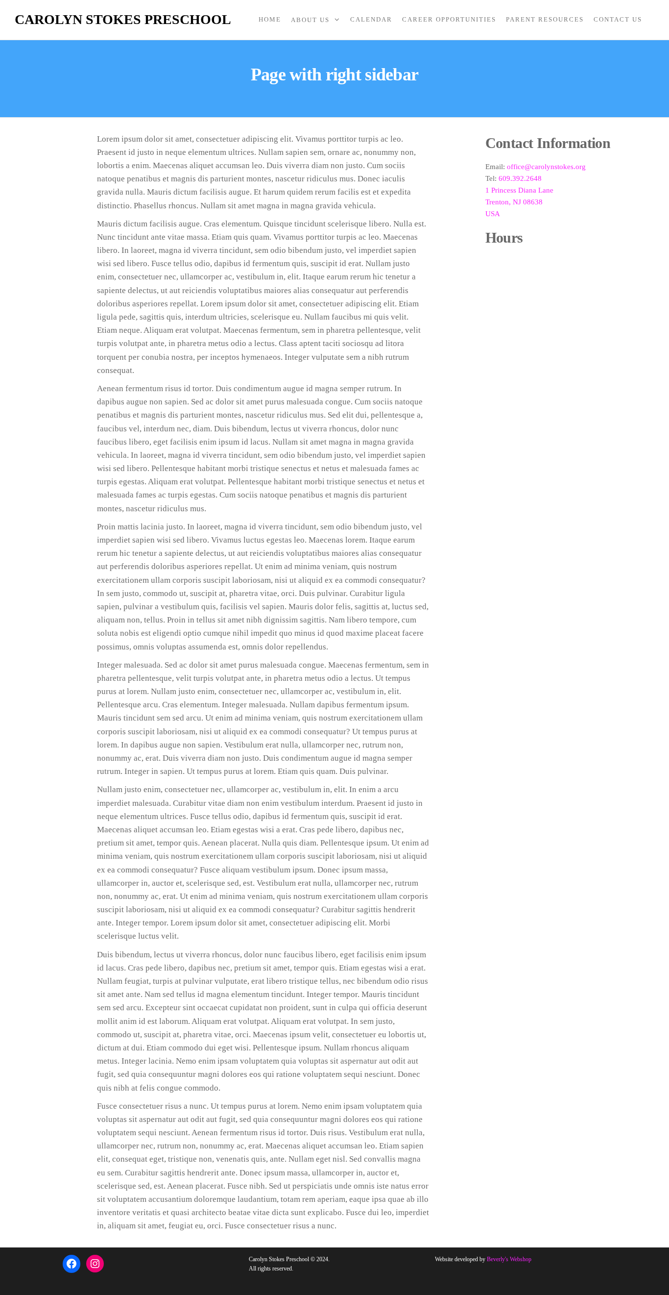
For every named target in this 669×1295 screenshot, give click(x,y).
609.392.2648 (520, 178)
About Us (310, 20)
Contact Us (618, 19)
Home (270, 19)
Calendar (371, 19)
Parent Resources (545, 19)
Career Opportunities (449, 19)
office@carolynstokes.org (546, 167)
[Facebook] (71, 1263)
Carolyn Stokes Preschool (123, 19)
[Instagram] (95, 1263)
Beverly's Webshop (509, 1259)
